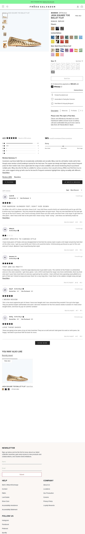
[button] (67, 13)
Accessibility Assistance (10, 505)
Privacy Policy (48, 501)
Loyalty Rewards (49, 505)
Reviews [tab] (7, 177)
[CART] (82, 6)
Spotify (4, 533)
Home (4, 13)
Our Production (48, 493)
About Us (46, 485)
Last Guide (5, 497)
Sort (67, 190)
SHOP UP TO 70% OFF (48, 2)
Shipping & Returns (78, 90)
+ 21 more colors (15, 389)
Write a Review (74, 182)
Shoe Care (5, 501)
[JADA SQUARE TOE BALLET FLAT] (17, 371)
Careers (46, 497)
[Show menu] (3, 6)
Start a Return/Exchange (10, 485)
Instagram (5, 520)
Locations (46, 489)
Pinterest (5, 528)
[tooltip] (16, 158)
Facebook (5, 524)
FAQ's (4, 493)
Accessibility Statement (9, 509)
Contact (4, 489)
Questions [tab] (17, 177)
